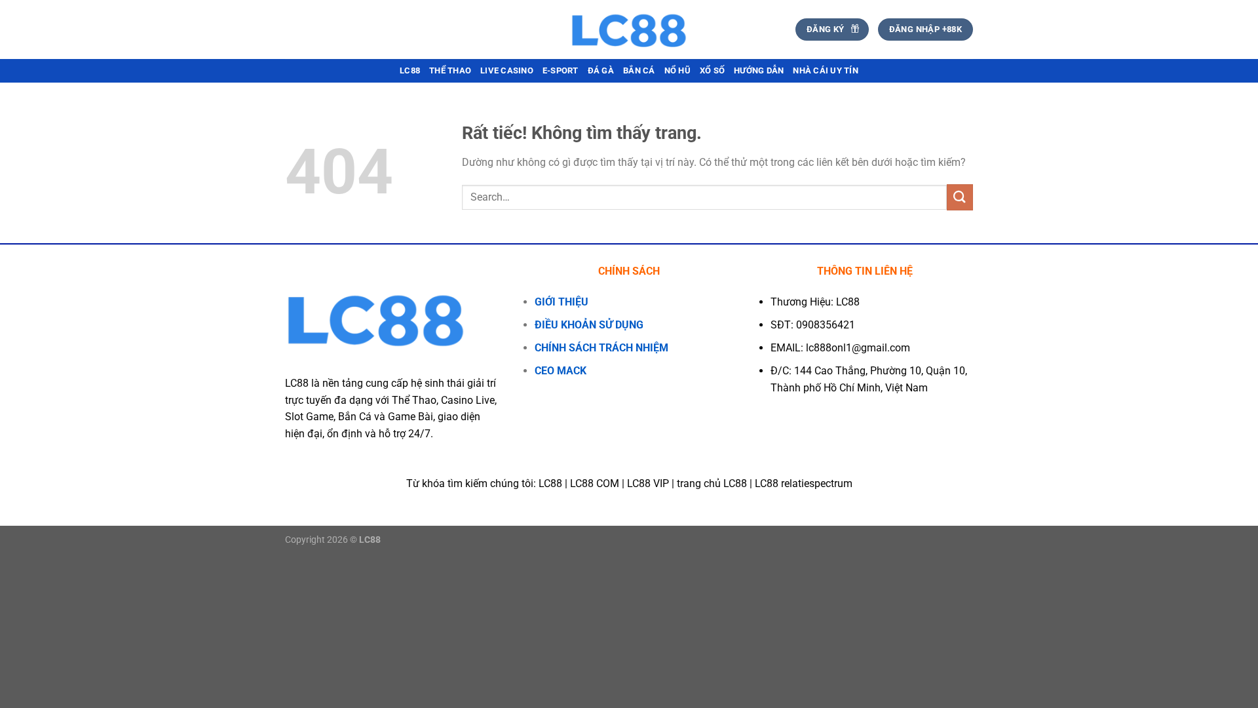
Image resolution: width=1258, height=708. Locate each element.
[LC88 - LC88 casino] (629, 29)
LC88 (410, 70)
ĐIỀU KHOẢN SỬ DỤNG (589, 325)
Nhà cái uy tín (825, 70)
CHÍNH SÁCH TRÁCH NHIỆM (601, 348)
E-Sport (561, 70)
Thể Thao (450, 70)
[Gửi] (960, 197)
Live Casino (506, 70)
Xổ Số (712, 70)
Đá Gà (601, 70)
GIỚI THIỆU (561, 302)
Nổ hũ (677, 70)
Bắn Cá (639, 70)
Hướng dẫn (759, 70)
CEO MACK (560, 370)
